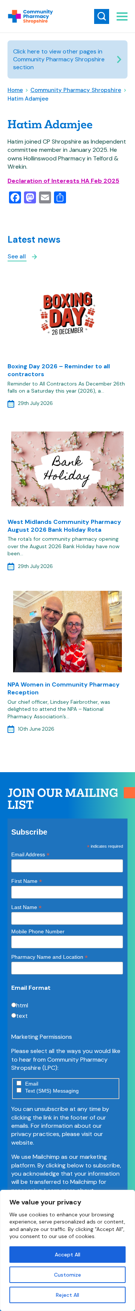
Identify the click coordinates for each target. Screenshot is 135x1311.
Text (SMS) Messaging (52, 1091)
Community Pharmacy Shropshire (75, 90)
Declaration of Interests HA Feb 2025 (63, 181)
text (22, 1016)
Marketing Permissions (41, 1037)
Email (31, 1084)
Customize (67, 1274)
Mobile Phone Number (37, 931)
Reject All (67, 1295)
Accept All (67, 1254)
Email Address (30, 854)
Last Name (26, 907)
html (22, 1005)
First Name (26, 881)
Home (15, 90)
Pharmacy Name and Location (49, 957)
